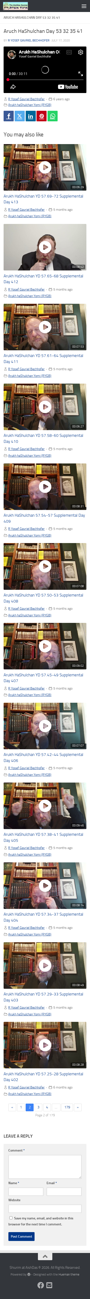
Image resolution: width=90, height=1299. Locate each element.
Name (13, 1183)
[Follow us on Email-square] (49, 1285)
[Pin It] (41, 116)
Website (14, 1200)
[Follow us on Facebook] (40, 1285)
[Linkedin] (31, 116)
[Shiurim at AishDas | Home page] (19, 6)
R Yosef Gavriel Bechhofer (28, 40)
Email (52, 1183)
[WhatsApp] (53, 116)
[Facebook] (9, 116)
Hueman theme (69, 1274)
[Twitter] (20, 116)
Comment (16, 1150)
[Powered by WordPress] (28, 1274)
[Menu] (84, 6)
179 (67, 1107)
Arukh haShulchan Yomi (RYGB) (29, 105)
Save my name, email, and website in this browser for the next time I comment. (40, 1221)
